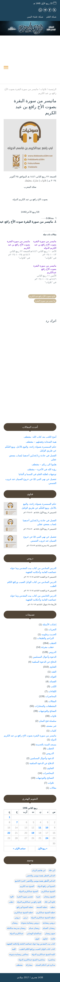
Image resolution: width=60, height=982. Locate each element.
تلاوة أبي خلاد (49, 902)
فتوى (37, 939)
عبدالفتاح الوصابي (34, 933)
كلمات (53, 730)
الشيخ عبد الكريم (27, 886)
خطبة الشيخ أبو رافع (25, 907)
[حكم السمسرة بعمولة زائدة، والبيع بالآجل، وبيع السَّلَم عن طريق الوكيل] (10, 509)
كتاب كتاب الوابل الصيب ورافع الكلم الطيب (37, 949)
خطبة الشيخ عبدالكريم (23, 912)
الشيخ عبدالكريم (48, 891)
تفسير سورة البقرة (25, 896)
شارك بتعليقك (31, 180)
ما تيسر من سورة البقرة (45, 301)
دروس (17, 917)
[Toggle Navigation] (6, 68)
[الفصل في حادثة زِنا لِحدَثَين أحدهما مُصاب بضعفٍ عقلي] (10, 526)
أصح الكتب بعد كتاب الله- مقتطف (40, 437)
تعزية (38, 896)
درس (25, 917)
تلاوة (12, 896)
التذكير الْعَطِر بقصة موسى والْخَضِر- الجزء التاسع (35, 881)
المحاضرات (50, 696)
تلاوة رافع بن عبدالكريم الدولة (29, 902)
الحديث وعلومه (49, 634)
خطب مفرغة (47, 647)
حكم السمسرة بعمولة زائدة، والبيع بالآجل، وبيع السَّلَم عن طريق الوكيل (39, 506)
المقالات (52, 701)
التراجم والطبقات (45, 638)
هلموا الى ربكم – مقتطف (44, 464)
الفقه (53, 671)
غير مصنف (51, 726)
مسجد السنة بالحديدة (46, 744)
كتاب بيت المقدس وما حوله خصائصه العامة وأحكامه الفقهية (30, 944)
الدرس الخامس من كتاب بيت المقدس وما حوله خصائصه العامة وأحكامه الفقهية (33, 597)
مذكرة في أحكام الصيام (45, 965)
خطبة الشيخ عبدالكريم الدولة (43, 917)
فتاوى (45, 939)
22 (9, 833)
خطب (11, 902)
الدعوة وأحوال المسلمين (44, 656)
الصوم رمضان (49, 896)
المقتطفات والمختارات (45, 706)
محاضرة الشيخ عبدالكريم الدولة (31, 960)
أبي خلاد (52, 870)
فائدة (53, 939)
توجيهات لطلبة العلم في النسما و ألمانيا (37, 474)
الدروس (52, 652)
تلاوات (43, 180)
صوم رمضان (50, 933)
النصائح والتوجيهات (47, 711)
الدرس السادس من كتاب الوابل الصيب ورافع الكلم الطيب (31, 584)
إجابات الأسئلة (49, 624)
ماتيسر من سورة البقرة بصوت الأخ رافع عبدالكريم (44, 269)
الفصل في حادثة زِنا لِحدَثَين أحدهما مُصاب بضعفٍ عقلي (39, 522)
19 (33, 833)
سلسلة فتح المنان (47, 721)
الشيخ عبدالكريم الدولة (28, 891)
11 (39, 827)
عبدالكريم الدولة (16, 933)
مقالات (53, 787)
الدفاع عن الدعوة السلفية (44, 661)
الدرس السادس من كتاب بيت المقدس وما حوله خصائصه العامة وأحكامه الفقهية (33, 570)
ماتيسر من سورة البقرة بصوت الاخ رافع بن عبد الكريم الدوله (44, 244)
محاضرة (51, 960)
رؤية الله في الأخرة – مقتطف (41, 469)
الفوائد (53, 676)
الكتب (53, 686)
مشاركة (29, 965)
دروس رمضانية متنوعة (30, 923)
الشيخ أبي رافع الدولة (46, 886)
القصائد (52, 681)
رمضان (15, 923)
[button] (56, 960)
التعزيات (52, 629)
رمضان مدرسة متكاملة (16, 928)
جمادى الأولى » (19, 848)
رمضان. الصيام (49, 928)
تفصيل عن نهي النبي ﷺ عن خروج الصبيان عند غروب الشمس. (39, 538)
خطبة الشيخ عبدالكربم (45, 912)
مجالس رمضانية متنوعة (18, 954)
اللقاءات (52, 691)
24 (47, 838)
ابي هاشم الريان (38, 870)
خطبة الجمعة (41, 907)
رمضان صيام (34, 928)
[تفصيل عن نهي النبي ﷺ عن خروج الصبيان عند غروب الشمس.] (10, 542)
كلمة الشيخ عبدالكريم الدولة (43, 954)
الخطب (52, 643)
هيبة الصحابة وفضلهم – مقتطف (41, 441)
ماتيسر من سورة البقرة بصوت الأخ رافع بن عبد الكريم (18, 244)
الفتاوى (53, 666)
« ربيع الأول (42, 848)
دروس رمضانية (49, 923)
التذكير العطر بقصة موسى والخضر (40, 875)
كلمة (14, 949)
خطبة (52, 907)
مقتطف (19, 965)
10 (47, 827)
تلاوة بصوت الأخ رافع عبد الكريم (42, 296)
